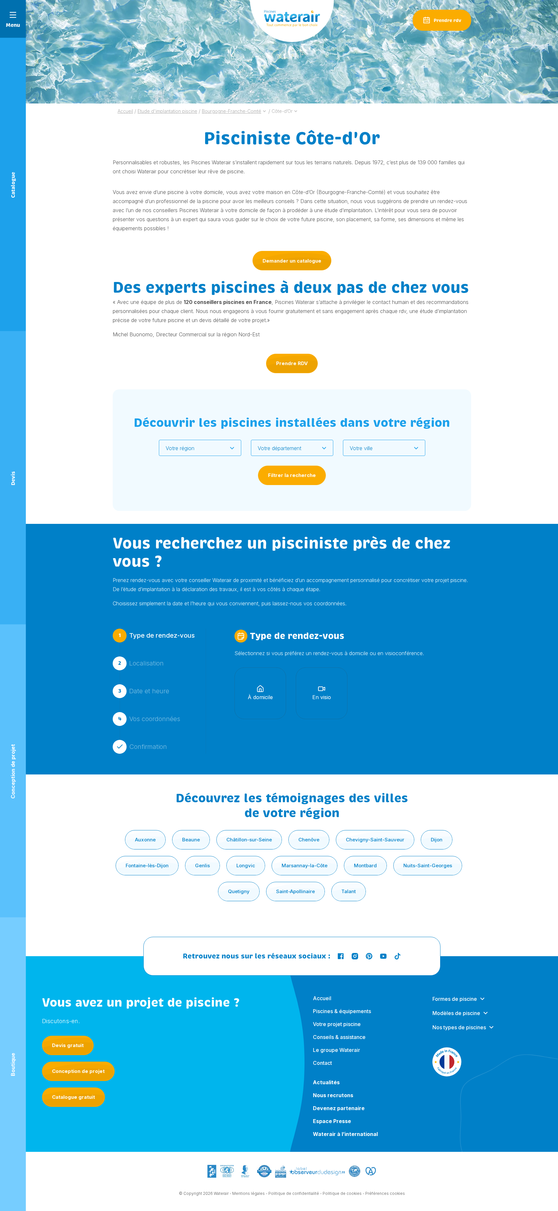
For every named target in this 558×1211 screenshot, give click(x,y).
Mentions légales (248, 1193)
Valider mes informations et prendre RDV (290, 788)
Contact (322, 1063)
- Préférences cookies (384, 1193)
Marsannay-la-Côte (304, 865)
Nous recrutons (333, 1095)
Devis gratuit (68, 1045)
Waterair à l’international (345, 1134)
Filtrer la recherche (292, 475)
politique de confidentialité (368, 840)
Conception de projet (78, 1071)
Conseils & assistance (339, 1037)
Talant (348, 891)
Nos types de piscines (459, 1027)
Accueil (322, 998)
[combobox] (200, 448)
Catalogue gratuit (73, 1097)
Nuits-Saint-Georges (427, 865)
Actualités (326, 1082)
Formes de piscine (454, 999)
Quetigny (239, 891)
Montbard (365, 865)
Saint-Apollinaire (295, 891)
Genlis (202, 865)
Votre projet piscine (337, 1024)
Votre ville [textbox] (361, 448)
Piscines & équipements (342, 1011)
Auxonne (145, 840)
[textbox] (196, 448)
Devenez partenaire (339, 1108)
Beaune (191, 840)
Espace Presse (332, 1121)
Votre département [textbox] (279, 448)
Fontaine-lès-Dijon (147, 865)
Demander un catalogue (292, 261)
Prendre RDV (292, 363)
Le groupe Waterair (336, 1050)
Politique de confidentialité (293, 1193)
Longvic (245, 865)
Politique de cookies (342, 1193)
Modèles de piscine (456, 1013)
